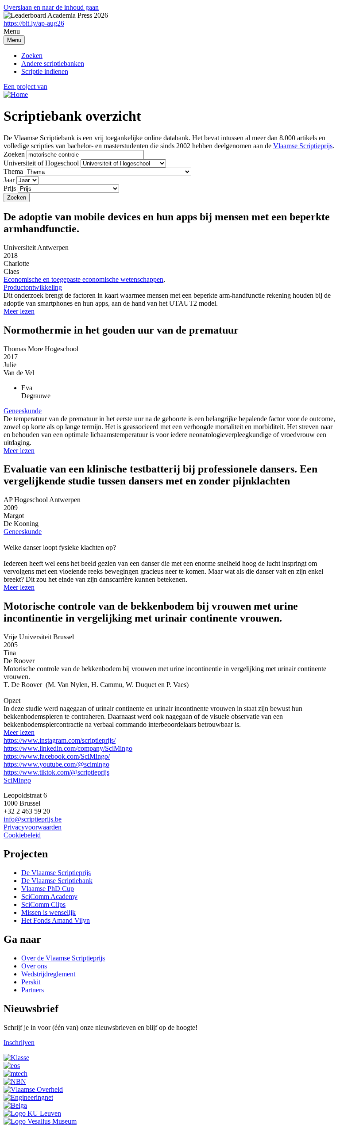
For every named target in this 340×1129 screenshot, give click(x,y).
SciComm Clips (43, 904)
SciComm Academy (49, 896)
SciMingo (17, 780)
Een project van (25, 86)
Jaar (9, 180)
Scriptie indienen (44, 71)
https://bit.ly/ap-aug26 (34, 23)
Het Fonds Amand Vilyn (55, 920)
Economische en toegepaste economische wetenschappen (83, 279)
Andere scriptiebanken (52, 63)
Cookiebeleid (22, 835)
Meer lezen (19, 311)
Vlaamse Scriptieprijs (302, 146)
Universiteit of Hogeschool (41, 163)
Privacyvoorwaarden (33, 827)
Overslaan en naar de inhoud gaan (51, 7)
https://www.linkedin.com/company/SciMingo (68, 748)
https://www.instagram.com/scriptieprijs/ (60, 740)
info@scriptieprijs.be (33, 819)
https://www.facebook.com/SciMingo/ (57, 756)
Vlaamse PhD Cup (47, 888)
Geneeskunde (23, 411)
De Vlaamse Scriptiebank (57, 880)
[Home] (16, 94)
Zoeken (31, 55)
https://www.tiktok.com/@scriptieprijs (56, 772)
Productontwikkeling (33, 287)
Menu (14, 40)
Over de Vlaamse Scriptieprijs (63, 958)
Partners (32, 990)
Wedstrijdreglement (48, 974)
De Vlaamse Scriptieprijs (56, 872)
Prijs (10, 188)
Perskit (30, 982)
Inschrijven (19, 1042)
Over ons (34, 966)
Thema (13, 171)
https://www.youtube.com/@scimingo (56, 764)
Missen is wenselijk (48, 912)
